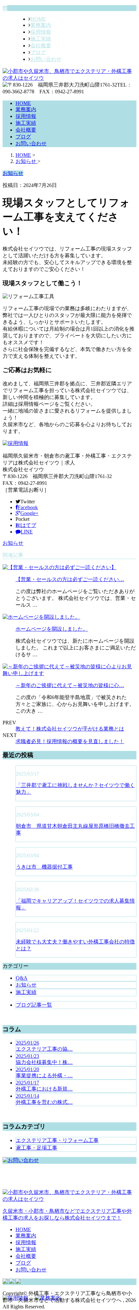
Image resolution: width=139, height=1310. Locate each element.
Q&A (21, 978)
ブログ (38, 52)
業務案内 (40, 25)
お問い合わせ (45, 59)
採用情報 (40, 32)
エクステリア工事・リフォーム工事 (57, 1140)
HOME (38, 19)
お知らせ (13, 543)
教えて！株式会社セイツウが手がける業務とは (70, 728)
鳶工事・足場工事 (36, 1148)
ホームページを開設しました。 (52, 629)
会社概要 (40, 45)
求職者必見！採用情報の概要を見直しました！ (70, 741)
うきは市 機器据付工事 (44, 867)
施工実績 (40, 38)
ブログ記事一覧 (34, 1005)
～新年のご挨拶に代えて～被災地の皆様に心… (70, 685)
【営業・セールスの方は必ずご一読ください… (70, 579)
